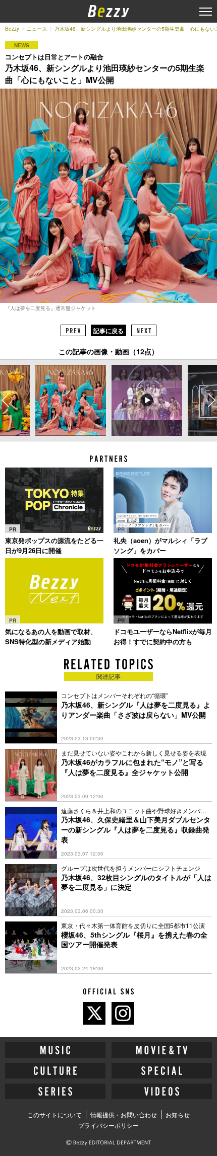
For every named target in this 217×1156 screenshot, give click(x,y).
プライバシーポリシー (108, 1125)
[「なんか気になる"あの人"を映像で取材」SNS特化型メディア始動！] (54, 591)
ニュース (37, 28)
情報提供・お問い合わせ (123, 1114)
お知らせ (178, 1114)
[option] (70, 400)
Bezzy (12, 28)
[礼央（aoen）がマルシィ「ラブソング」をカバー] (163, 500)
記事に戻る (108, 330)
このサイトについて (54, 1114)
